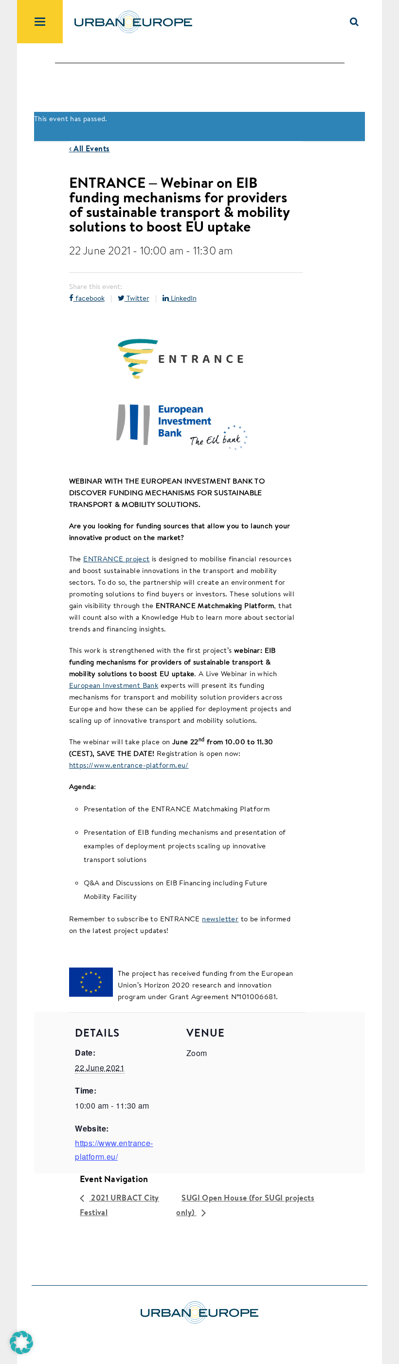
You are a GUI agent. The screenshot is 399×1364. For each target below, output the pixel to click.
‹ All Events (89, 148)
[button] (21, 1342)
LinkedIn (183, 298)
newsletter (220, 919)
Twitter (137, 298)
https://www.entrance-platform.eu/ (129, 765)
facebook (89, 298)
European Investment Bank (114, 685)
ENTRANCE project (116, 559)
